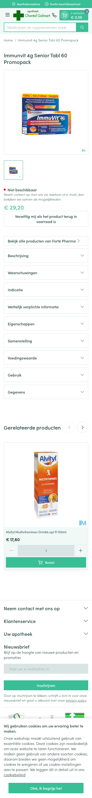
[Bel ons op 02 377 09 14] (54, 15)
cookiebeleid (14, 774)
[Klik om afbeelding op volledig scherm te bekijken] (46, 112)
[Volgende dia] (82, 427)
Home (8, 40)
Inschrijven (46, 685)
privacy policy (76, 700)
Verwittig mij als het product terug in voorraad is (46, 219)
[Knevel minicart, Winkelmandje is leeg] (64, 15)
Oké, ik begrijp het (46, 788)
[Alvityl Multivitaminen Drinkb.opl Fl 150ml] (46, 485)
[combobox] (40, 27)
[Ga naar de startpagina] (31, 15)
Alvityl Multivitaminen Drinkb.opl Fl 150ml (36, 531)
